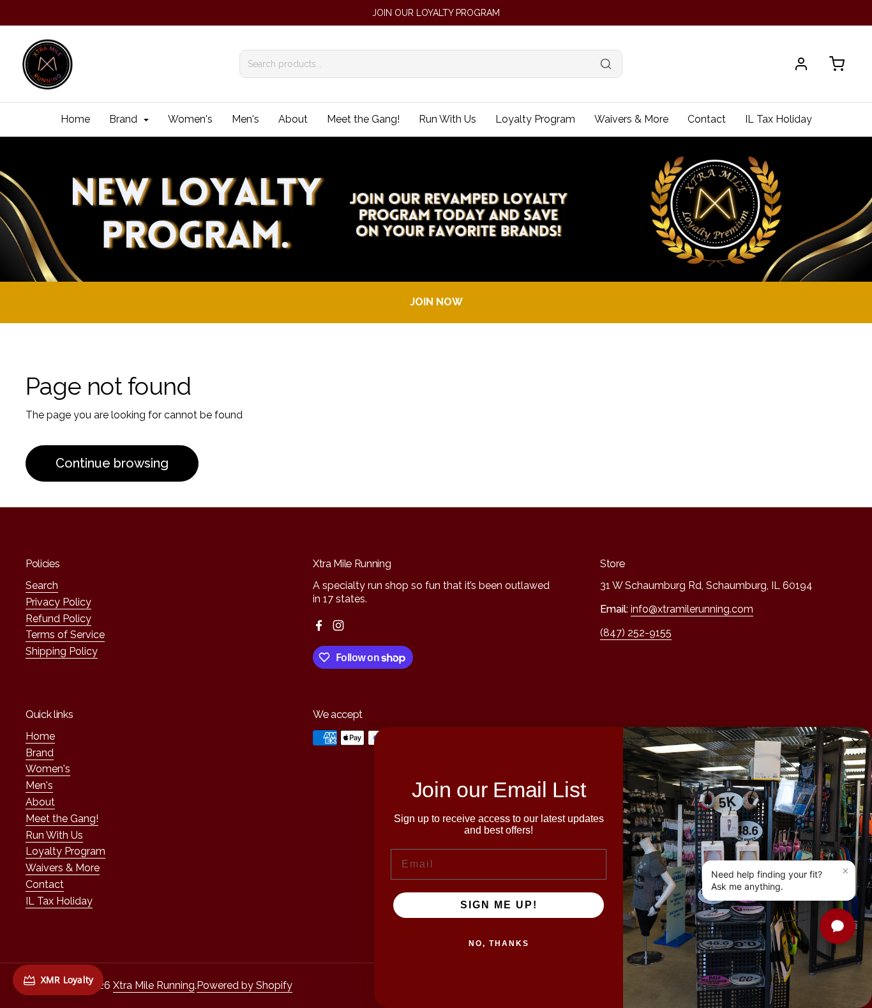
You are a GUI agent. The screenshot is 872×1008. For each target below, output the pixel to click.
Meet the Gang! (363, 119)
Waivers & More (631, 119)
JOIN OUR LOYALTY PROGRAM (436, 12)
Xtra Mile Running (154, 985)
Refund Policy (58, 619)
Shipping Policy (62, 651)
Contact (707, 119)
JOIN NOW (436, 302)
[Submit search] (605, 63)
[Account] (801, 64)
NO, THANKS (499, 943)
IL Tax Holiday (778, 119)
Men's (245, 119)
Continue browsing (112, 463)
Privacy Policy (58, 602)
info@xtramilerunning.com (692, 609)
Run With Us (447, 119)
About (293, 119)
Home (75, 119)
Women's (190, 119)
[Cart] (837, 64)
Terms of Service (65, 635)
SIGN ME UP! (498, 904)
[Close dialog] (856, 742)
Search (42, 585)
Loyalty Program (535, 119)
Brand (124, 119)
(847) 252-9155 (636, 633)
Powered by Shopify (244, 985)
